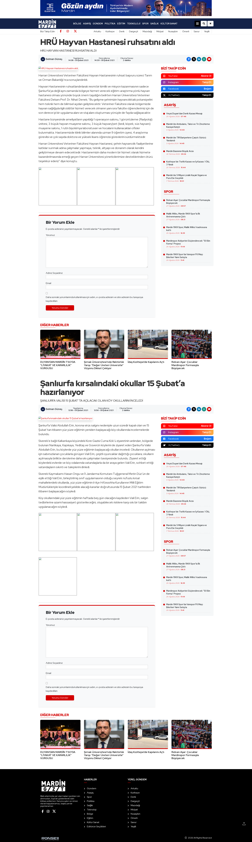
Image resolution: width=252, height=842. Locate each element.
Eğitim (121, 23)
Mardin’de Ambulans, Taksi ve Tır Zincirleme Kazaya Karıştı (188, 127)
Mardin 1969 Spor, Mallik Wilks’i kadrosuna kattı (186, 230)
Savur (197, 31)
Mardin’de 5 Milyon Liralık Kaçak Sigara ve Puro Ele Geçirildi (186, 178)
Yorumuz (50, 235)
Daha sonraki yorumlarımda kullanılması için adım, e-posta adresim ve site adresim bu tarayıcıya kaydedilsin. (94, 299)
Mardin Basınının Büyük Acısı (180, 152)
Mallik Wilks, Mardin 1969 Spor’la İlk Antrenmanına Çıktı (183, 216)
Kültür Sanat (169, 23)
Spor (145, 23)
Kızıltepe (110, 31)
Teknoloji (133, 23)
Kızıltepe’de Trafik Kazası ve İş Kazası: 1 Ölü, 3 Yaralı (188, 164)
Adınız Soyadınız (54, 272)
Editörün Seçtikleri (96, 826)
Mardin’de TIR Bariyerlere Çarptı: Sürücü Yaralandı (186, 140)
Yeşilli (206, 31)
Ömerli (185, 31)
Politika (110, 23)
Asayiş (87, 23)
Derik (122, 31)
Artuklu (97, 31)
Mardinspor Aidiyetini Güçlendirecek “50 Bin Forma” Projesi (188, 243)
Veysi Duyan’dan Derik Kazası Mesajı (184, 115)
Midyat (160, 31)
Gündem (98, 23)
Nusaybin (173, 31)
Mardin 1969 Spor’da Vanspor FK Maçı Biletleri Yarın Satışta (184, 257)
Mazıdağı (147, 31)
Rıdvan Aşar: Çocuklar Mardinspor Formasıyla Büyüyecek (188, 203)
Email (48, 283)
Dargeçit (133, 31)
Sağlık (154, 23)
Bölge (77, 23)
